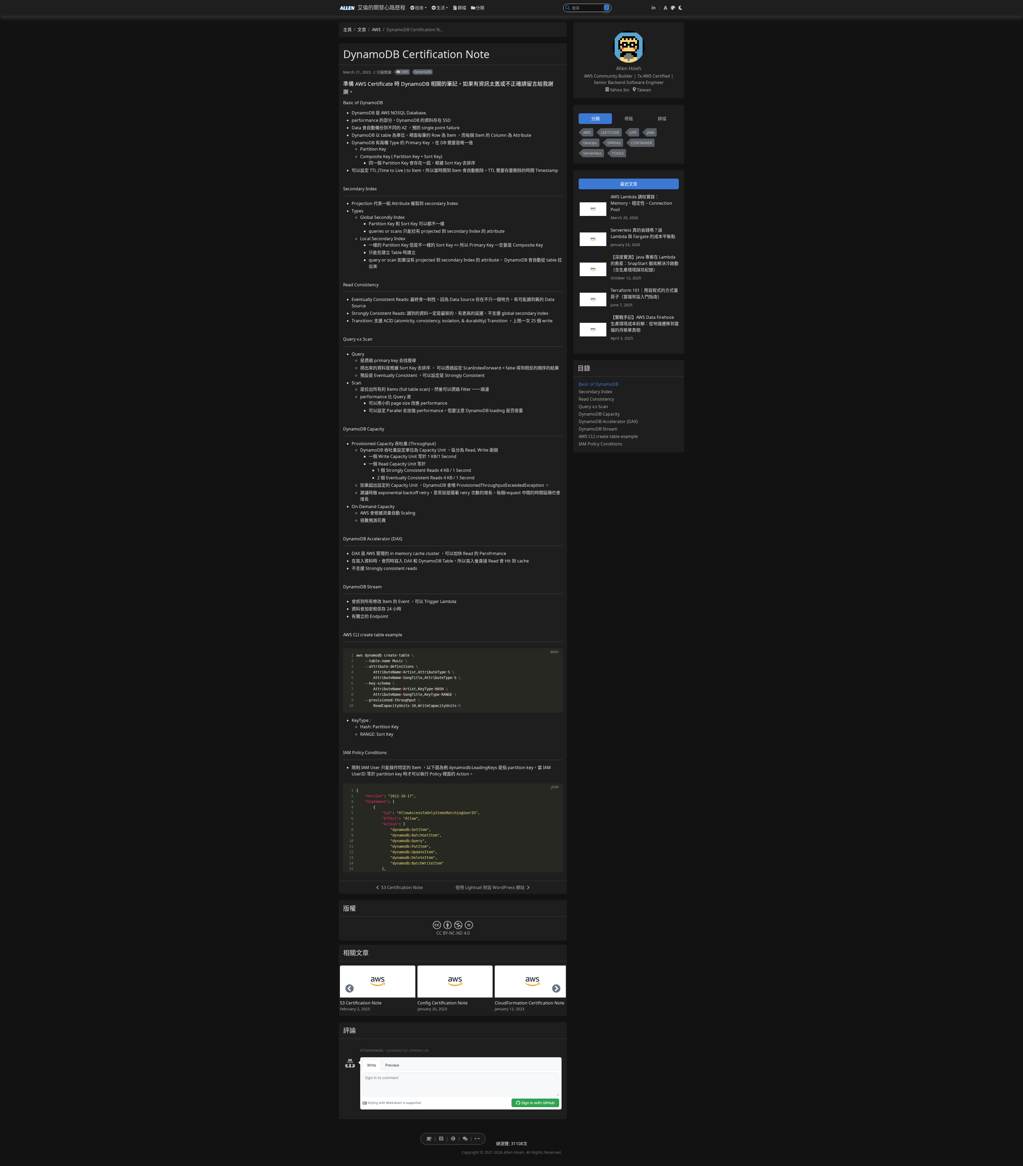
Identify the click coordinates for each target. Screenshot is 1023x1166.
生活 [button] (440, 8)
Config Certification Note (442, 1003)
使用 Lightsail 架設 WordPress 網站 (490, 887)
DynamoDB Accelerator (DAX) (608, 421)
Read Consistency (596, 399)
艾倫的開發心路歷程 (381, 7)
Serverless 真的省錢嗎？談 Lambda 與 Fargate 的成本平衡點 (643, 233)
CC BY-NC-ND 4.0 (453, 933)
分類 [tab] (595, 119)
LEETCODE (610, 132)
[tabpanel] (629, 143)
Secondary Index (595, 392)
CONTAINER (641, 142)
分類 (480, 8)
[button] (665, 7)
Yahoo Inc (620, 90)
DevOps (590, 142)
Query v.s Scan (593, 406)
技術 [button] (419, 8)
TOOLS (618, 153)
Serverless (592, 153)
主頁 (347, 30)
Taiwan (644, 90)
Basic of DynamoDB (598, 384)
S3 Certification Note (402, 887)
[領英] (653, 7)
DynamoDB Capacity (599, 414)
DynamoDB (422, 72)
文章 (362, 30)
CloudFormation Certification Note (529, 1003)
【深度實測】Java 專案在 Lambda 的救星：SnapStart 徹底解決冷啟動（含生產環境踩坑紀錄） (645, 263)
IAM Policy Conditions (600, 444)
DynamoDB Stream (598, 429)
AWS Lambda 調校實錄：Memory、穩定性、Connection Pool (641, 203)
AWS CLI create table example (608, 436)
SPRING (614, 142)
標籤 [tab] (628, 119)
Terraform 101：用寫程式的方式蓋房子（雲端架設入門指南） (644, 293)
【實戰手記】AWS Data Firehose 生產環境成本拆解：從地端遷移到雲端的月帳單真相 (645, 323)
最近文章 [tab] (628, 184)
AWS (376, 30)
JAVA (650, 132)
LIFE (633, 132)
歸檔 (462, 8)
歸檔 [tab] (662, 119)
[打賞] (429, 1138)
